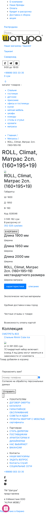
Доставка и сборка (20, 14)
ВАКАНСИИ (16, 447)
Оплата (13, 8)
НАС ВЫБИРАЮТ (18, 444)
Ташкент (27, 45)
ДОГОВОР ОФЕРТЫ (20, 402)
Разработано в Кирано (12, 511)
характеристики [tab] (15, 286)
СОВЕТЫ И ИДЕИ (19, 415)
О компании (16, 1)
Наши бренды (17, 5)
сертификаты (17, 422)
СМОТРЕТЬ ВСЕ (10, 333)
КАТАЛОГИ (15, 405)
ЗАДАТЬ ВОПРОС (19, 459)
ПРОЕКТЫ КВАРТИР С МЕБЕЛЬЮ (27, 419)
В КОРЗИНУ (11, 231)
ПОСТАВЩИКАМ (18, 434)
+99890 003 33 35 (14, 72)
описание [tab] (33, 286)
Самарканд (10, 56)
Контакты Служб (18, 463)
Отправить (9, 391)
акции (13, 18)
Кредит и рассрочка (20, 11)
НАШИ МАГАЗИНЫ (20, 456)
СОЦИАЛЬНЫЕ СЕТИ (21, 466)
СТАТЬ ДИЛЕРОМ (19, 431)
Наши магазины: (13, 45)
